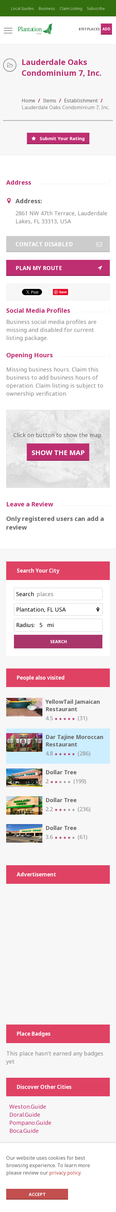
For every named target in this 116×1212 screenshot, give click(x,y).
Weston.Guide (27, 1106)
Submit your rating (62, 138)
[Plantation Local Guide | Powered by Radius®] (34, 29)
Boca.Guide (24, 1130)
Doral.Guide (24, 1114)
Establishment (81, 100)
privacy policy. (65, 1172)
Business (47, 8)
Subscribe (96, 8)
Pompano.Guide (30, 1122)
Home (28, 100)
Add (106, 29)
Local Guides (22, 8)
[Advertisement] (58, 954)
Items (49, 100)
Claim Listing (71, 8)
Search (25, 594)
